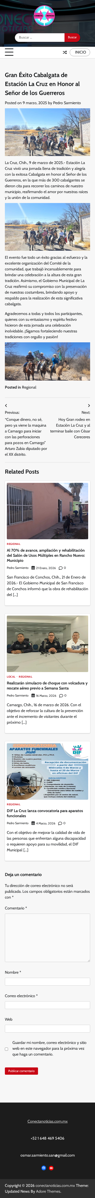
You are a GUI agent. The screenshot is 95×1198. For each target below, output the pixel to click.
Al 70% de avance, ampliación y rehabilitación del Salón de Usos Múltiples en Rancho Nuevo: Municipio (46, 555)
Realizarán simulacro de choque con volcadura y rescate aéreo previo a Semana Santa (47, 685)
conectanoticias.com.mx (55, 1185)
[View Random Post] (64, 52)
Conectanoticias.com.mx (48, 1121)
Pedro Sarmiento (67, 103)
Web (8, 1019)
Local (11, 677)
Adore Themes (48, 1191)
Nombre (13, 972)
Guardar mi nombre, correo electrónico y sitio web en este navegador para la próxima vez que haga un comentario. (49, 1048)
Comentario (16, 908)
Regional (29, 387)
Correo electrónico (21, 996)
